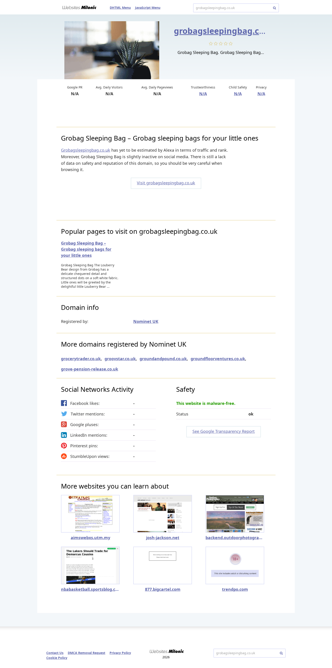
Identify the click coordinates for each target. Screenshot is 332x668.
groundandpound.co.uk (163, 358)
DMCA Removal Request (86, 653)
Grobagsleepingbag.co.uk (85, 150)
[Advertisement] (166, 112)
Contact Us (54, 653)
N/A (203, 93)
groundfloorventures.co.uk (218, 358)
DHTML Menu (120, 7)
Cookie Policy (56, 658)
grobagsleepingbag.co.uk (225, 30)
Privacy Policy (120, 653)
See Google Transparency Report (223, 431)
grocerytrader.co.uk (81, 358)
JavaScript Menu (147, 7)
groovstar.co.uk (120, 358)
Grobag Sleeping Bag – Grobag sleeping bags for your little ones (86, 249)
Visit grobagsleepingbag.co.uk (166, 183)
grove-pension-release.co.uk (89, 369)
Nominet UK (145, 321)
